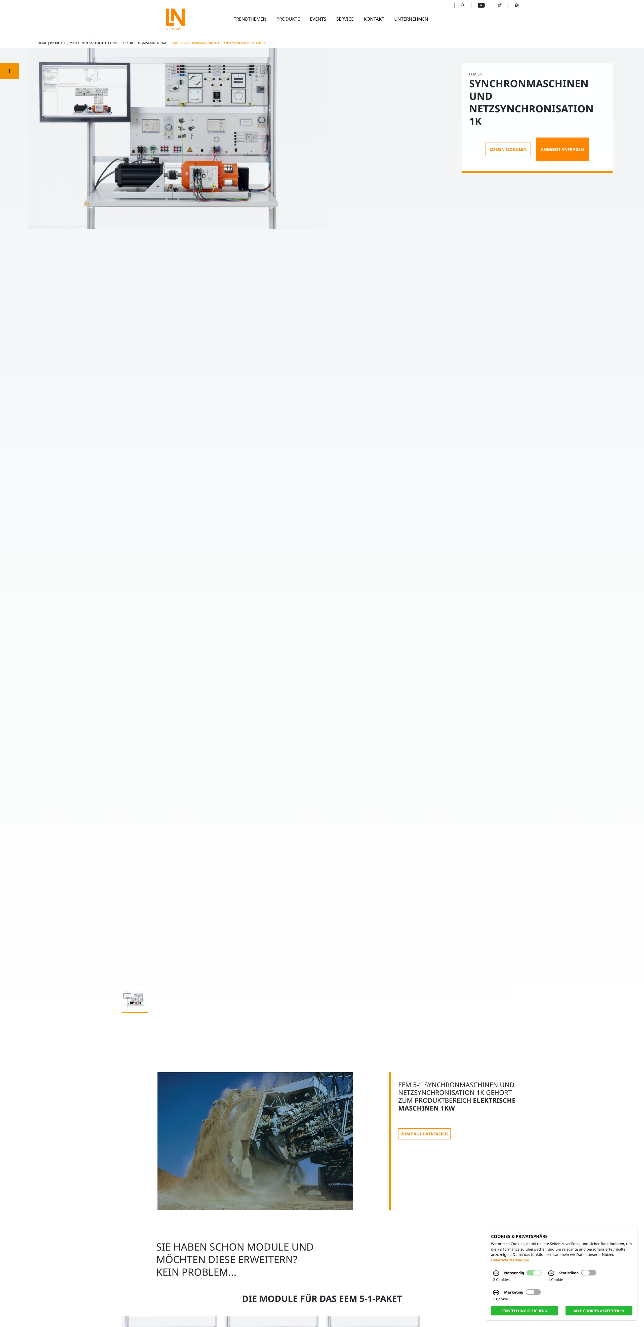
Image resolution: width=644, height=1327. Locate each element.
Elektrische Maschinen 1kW (144, 43)
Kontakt (374, 19)
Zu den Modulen (508, 149)
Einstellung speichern (524, 1310)
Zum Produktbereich (424, 1134)
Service (345, 19)
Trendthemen (250, 19)
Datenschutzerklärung (510, 1260)
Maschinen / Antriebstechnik (93, 43)
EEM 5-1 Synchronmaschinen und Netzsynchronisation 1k (218, 43)
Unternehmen (411, 19)
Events (318, 19)
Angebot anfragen (562, 149)
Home (42, 43)
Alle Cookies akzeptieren (599, 1310)
